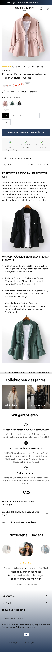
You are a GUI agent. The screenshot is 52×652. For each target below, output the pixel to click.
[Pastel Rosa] (5, 103)
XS (5, 115)
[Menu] (3, 8)
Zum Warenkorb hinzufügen (26, 132)
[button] (41, 8)
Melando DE (21, 643)
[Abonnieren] (48, 618)
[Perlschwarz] (19, 103)
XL (36, 115)
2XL (6, 122)
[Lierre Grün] (12, 103)
